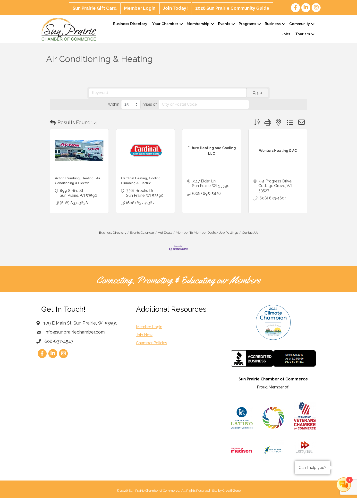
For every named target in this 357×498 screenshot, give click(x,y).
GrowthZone (231, 490)
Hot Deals (165, 232)
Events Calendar (142, 232)
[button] (53, 122)
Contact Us (250, 232)
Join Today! (175, 8)
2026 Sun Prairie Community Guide (232, 8)
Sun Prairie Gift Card (95, 8)
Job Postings (228, 232)
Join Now (144, 335)
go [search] (259, 92)
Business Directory (130, 24)
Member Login (139, 8)
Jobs (285, 34)
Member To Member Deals (196, 232)
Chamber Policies (151, 343)
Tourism (302, 34)
